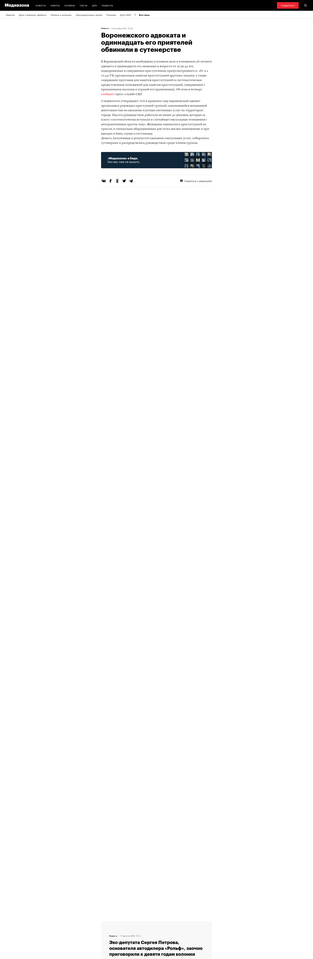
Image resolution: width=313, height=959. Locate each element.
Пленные (111, 14)
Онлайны (69, 5)
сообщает (108, 94)
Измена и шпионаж (61, 14)
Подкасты (107, 5)
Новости (41, 5)
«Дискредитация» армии (88, 14)
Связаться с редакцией (198, 181)
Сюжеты (55, 5)
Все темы (144, 15)
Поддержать (288, 5)
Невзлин (10, 14)
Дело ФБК (125, 14)
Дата (94, 5)
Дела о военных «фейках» (33, 14)
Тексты (83, 5)
